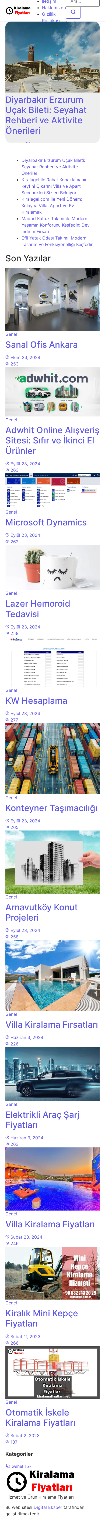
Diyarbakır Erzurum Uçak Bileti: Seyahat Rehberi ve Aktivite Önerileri (53, 167)
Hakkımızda (54, 7)
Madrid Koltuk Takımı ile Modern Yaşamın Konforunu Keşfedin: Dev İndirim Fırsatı (56, 225)
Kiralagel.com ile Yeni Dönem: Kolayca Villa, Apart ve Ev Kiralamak (52, 205)
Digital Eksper (48, 1507)
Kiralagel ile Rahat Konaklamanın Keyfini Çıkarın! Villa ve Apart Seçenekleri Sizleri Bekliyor (55, 186)
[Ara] (73, 13)
